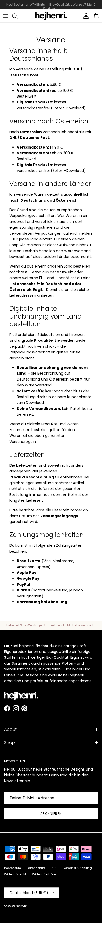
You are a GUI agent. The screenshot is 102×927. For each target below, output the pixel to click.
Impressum (12, 868)
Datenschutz (36, 868)
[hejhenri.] (51, 16)
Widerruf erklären (45, 874)
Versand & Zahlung (77, 868)
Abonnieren (51, 813)
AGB (54, 868)
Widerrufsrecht (15, 874)
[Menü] (6, 16)
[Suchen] (17, 16)
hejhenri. (22, 905)
